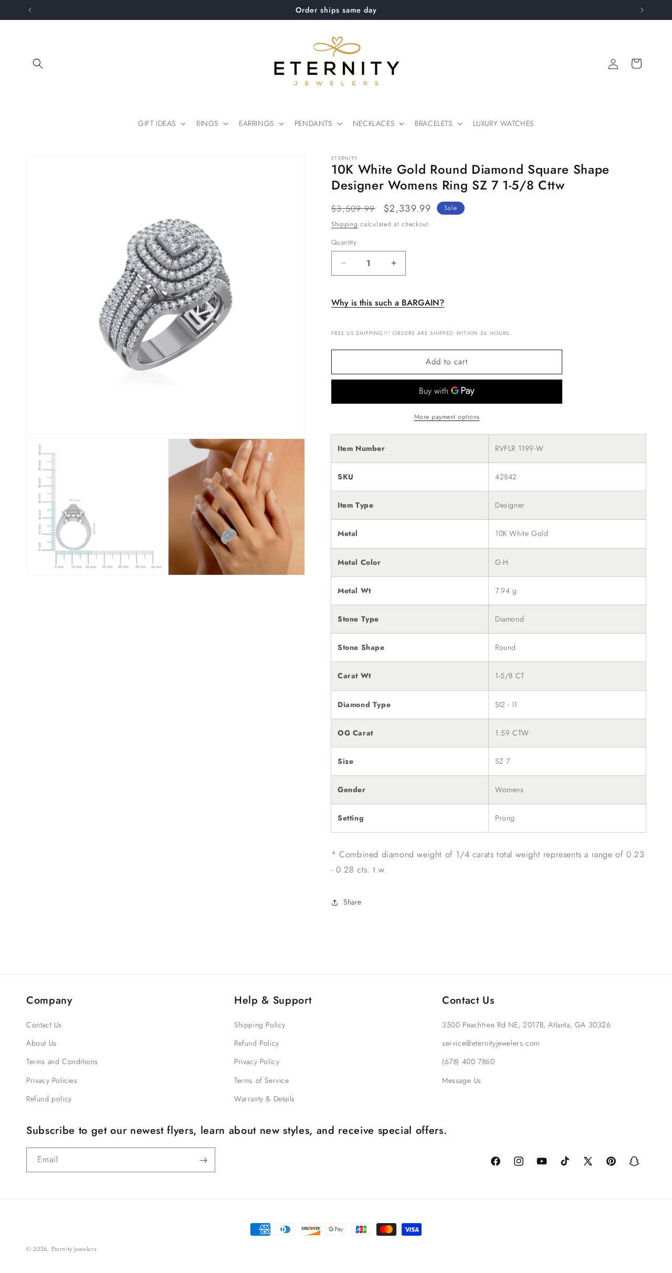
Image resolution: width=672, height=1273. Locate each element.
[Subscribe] (203, 1160)
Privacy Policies (52, 1080)
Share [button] (352, 902)
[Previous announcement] (29, 10)
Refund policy (49, 1098)
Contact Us (44, 1024)
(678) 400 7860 (468, 1062)
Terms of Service (261, 1080)
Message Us (461, 1080)
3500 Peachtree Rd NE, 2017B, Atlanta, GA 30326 (526, 1024)
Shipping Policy (260, 1024)
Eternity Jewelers (74, 1249)
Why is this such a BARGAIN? (387, 303)
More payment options (447, 417)
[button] (37, 63)
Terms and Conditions (62, 1062)
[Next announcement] (642, 10)
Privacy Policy (256, 1062)
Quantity (343, 242)
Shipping (344, 224)
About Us (41, 1043)
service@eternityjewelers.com (491, 1043)
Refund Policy (256, 1043)
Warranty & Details (264, 1098)
